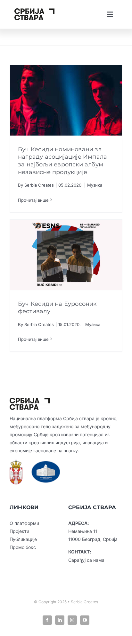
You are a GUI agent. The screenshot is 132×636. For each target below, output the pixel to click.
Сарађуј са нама (86, 560)
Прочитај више (33, 200)
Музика (94, 185)
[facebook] (47, 620)
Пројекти (19, 531)
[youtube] (84, 620)
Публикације (23, 539)
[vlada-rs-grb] (16, 462)
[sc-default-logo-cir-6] (34, 11)
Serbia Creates (39, 185)
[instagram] (72, 620)
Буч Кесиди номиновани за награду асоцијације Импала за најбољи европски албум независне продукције (62, 161)
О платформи (24, 523)
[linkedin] (59, 620)
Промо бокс (23, 547)
